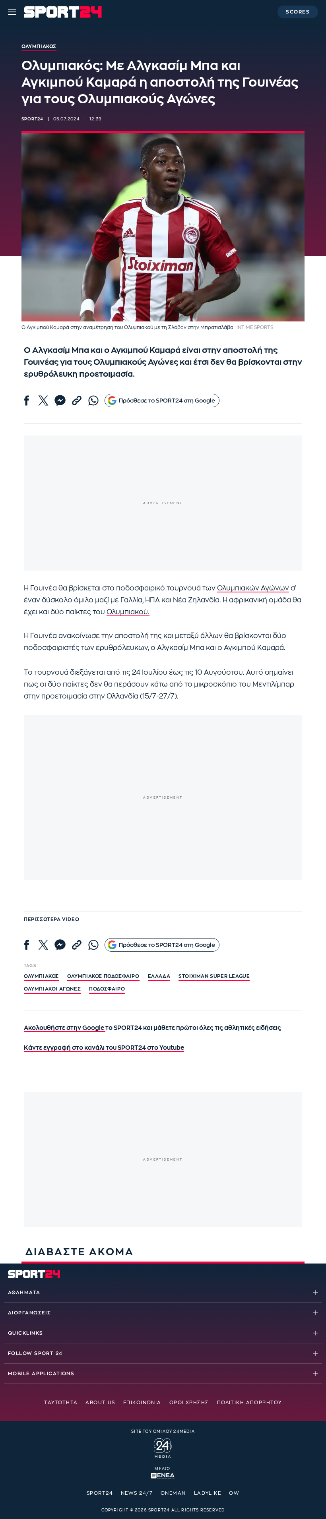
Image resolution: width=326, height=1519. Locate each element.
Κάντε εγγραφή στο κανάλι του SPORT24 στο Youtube (104, 1048)
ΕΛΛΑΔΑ (159, 976)
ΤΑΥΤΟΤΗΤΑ (61, 1402)
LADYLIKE (207, 1493)
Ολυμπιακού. (128, 612)
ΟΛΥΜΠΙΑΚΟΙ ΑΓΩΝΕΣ (52, 989)
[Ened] (163, 1474)
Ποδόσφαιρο (107, 989)
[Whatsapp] (93, 400)
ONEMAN (173, 1493)
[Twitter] (43, 400)
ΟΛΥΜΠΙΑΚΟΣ (41, 976)
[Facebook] (26, 400)
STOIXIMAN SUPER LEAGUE (214, 976)
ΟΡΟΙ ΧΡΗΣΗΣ (189, 1402)
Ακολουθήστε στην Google (64, 1028)
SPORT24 (100, 1493)
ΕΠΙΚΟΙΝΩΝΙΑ (142, 1402)
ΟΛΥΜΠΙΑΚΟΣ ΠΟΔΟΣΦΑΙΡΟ (103, 976)
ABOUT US (100, 1402)
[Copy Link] (76, 400)
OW (234, 1493)
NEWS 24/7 (137, 1493)
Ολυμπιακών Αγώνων (253, 588)
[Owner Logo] (162, 1447)
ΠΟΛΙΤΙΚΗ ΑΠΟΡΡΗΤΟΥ (249, 1402)
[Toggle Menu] (12, 12)
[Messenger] (60, 400)
